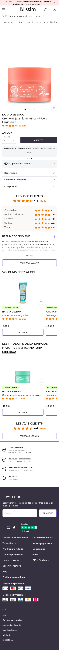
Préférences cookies (13, 577)
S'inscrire (48, 513)
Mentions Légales (10, 630)
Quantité (7, 137)
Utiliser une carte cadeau (15, 538)
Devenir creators (11, 566)
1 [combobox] (4, 140)
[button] (29, 2)
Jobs (35, 555)
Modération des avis (11, 625)
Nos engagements (42, 543)
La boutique (39, 549)
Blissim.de (6, 635)
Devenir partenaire (12, 555)
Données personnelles (12, 620)
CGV (4, 609)
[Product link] (22, 298)
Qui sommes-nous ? (43, 538)
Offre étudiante (41, 560)
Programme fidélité (12, 549)
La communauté (10, 560)
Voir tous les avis (29, 263)
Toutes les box (10, 543)
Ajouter (38, 140)
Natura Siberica (13, 115)
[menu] (3, 9)
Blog (4, 572)
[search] (3, 16)
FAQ (4, 614)
